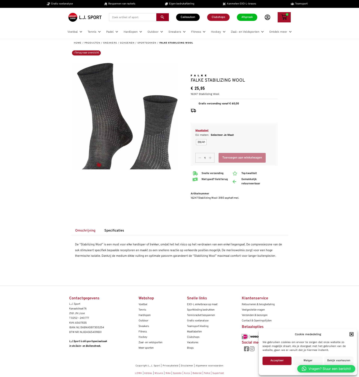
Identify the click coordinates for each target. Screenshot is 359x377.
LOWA (139, 373)
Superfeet (218, 373)
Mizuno (159, 373)
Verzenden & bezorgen (255, 315)
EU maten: (214, 134)
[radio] (201, 142)
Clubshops (193, 337)
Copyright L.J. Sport (148, 365)
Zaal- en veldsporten (150, 342)
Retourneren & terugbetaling (258, 304)
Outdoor (143, 320)
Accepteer (277, 360)
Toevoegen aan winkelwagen (242, 158)
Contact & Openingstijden (257, 320)
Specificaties (114, 231)
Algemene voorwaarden (209, 365)
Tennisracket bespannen (201, 315)
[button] (351, 334)
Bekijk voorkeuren (338, 360)
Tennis (142, 309)
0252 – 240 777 (80, 318)
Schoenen (127, 42)
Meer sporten (146, 348)
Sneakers (110, 42)
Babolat (197, 373)
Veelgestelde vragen (253, 309)
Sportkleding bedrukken (201, 309)
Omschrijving (85, 231)
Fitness (143, 331)
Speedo (177, 373)
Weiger (307, 360)
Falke (207, 373)
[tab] (85, 230)
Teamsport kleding (197, 326)
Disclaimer (187, 365)
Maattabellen (194, 331)
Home (77, 42)
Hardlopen (145, 315)
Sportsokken (146, 42)
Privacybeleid (171, 365)
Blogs (190, 348)
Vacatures (192, 342)
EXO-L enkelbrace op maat (202, 304)
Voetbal (143, 304)
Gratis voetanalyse (197, 320)
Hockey (143, 337)
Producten (92, 42)
